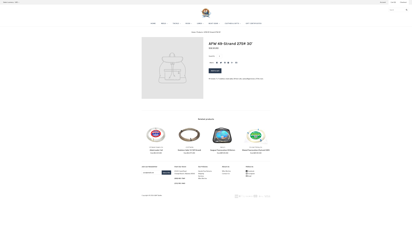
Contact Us (226, 173)
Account (383, 2)
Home (153, 23)
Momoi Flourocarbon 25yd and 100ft (256, 150)
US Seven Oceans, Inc (156, 147)
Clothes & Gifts (232, 23)
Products (200, 32)
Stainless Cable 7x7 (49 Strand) (189, 150)
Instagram (251, 173)
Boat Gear (213, 23)
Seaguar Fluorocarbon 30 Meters (222, 150)
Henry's (222, 147)
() (393, 2)
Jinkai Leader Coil (156, 150)
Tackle (176, 23)
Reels (163, 23)
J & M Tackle (189, 147)
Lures (199, 23)
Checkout (403, 2)
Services (201, 176)
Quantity (212, 56)
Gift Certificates (253, 23)
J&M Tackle (158, 195)
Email (249, 176)
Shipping (201, 173)
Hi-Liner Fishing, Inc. (255, 147)
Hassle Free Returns (205, 171)
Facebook (251, 171)
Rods (188, 23)
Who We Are (202, 178)
